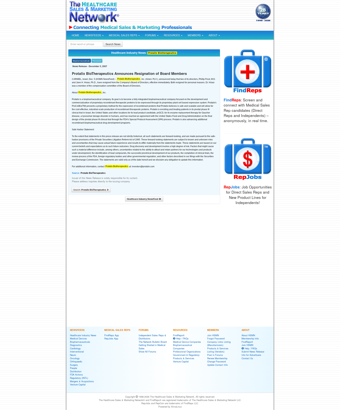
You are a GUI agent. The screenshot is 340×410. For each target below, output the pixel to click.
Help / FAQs (182, 338)
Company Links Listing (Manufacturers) (219, 343)
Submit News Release (253, 351)
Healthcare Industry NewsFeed (143, 198)
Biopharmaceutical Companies (182, 346)
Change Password (216, 361)
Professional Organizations (187, 351)
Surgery (74, 364)
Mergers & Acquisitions (82, 381)
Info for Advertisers (251, 355)
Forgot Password (216, 338)
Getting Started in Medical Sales (152, 346)
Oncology (75, 358)
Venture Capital (78, 384)
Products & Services (183, 358)
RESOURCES (172, 35)
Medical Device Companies (187, 341)
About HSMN (248, 335)
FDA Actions (76, 374)
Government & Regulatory (186, 355)
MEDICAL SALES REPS (123, 35)
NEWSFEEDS (93, 35)
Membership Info (250, 338)
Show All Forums (147, 351)
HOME (75, 35)
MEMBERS (195, 35)
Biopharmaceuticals (80, 341)
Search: (90, 189)
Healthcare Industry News (83, 335)
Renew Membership (217, 358)
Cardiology (75, 348)
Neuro (73, 355)
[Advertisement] (187, 13)
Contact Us (247, 358)
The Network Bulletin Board (153, 341)
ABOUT (213, 35)
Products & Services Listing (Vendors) (217, 350)
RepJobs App (111, 338)
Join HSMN (213, 335)
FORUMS (151, 35)
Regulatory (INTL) (79, 378)
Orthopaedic (76, 361)
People (73, 368)
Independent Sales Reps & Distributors (152, 337)
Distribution (75, 371)
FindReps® (179, 335)
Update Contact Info (217, 364)
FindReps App (111, 335)
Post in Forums (215, 355)
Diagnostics (76, 345)
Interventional (77, 351)
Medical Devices (78, 338)
